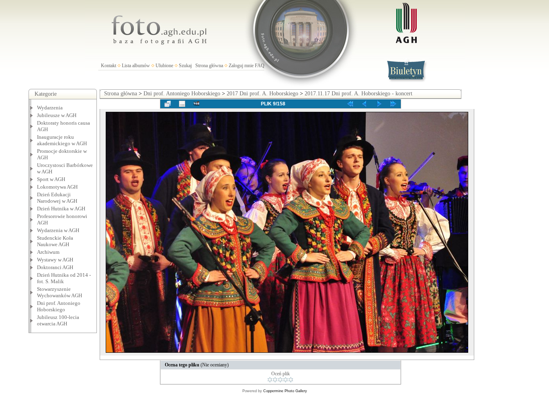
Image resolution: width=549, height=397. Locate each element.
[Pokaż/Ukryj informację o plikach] (182, 103)
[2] (275, 380)
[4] (285, 380)
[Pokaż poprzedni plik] (364, 103)
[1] (269, 380)
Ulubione (164, 65)
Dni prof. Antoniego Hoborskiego (181, 94)
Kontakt (108, 65)
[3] (280, 380)
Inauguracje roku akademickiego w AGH (62, 140)
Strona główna (209, 65)
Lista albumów (136, 65)
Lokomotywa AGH (57, 187)
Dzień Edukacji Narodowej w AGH (57, 197)
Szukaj (185, 65)
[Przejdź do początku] (350, 103)
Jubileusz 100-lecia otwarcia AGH (58, 320)
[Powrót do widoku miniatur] (167, 103)
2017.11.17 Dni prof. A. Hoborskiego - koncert (358, 94)
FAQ (259, 65)
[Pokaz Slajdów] (196, 103)
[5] (290, 380)
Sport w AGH (51, 179)
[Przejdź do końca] (393, 103)
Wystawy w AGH (55, 260)
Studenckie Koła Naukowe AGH (55, 241)
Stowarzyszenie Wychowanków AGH (59, 292)
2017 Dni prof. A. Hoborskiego (262, 94)
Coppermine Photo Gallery (285, 391)
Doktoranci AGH (55, 267)
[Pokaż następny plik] (379, 103)
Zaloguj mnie (241, 65)
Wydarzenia (50, 108)
